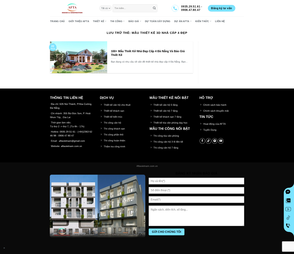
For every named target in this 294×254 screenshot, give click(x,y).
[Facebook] (288, 192)
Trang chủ (57, 21)
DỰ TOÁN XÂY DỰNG (157, 21)
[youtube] (288, 209)
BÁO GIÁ (133, 21)
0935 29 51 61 (67, 131)
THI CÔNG (116, 21)
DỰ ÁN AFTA (181, 21)
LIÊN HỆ (220, 21)
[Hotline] (288, 226)
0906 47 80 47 (66, 135)
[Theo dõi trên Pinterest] (214, 141)
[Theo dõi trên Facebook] (202, 141)
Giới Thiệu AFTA (79, 21)
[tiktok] (288, 218)
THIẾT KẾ (98, 21)
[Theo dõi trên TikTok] (208, 141)
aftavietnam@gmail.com (72, 140)
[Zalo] (288, 201)
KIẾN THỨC (202, 21)
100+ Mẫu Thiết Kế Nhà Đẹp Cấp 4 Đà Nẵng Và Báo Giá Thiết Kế (148, 53)
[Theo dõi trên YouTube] (221, 141)
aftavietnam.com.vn (71, 146)
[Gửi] (154, 8)
